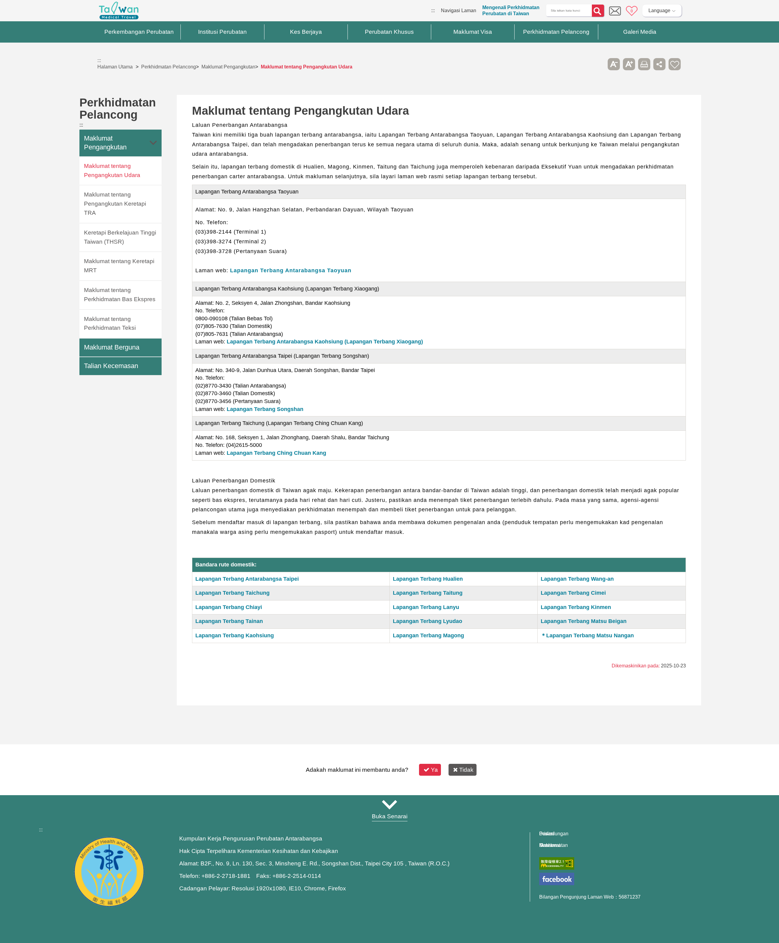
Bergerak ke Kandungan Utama (34, 10)
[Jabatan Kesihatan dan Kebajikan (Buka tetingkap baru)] (109, 905)
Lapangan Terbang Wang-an (577, 579)
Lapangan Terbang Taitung (428, 593)
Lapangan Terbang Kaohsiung (234, 635)
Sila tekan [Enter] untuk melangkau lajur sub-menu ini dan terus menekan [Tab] (598, 64)
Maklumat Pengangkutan (228, 66)
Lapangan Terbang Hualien (428, 579)
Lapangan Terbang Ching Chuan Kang (276, 453)
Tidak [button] (466, 770)
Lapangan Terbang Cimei (573, 593)
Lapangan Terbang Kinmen (576, 607)
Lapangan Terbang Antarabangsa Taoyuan (290, 270)
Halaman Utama (115, 66)
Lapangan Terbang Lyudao (427, 621)
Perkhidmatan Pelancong (168, 66)
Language (659, 10)
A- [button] (614, 64)
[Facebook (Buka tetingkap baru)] (556, 879)
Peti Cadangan (615, 11)
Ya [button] (434, 770)
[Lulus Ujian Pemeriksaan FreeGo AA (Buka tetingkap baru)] (556, 863)
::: (433, 10)
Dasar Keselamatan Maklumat (553, 845)
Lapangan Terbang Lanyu (426, 607)
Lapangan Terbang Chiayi (228, 607)
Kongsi (659, 64)
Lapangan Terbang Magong (428, 635)
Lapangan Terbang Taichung (232, 593)
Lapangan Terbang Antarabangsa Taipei (247, 579)
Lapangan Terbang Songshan (265, 409)
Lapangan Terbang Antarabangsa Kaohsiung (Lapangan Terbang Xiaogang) (325, 342)
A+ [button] (629, 64)
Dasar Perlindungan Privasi (553, 833)
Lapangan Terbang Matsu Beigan (584, 621)
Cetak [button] (644, 64)
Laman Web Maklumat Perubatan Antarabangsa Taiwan (118, 12)
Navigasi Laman (458, 10)
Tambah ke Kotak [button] (675, 64)
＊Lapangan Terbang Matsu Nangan (587, 635)
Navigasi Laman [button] (389, 804)
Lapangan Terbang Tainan (229, 621)
